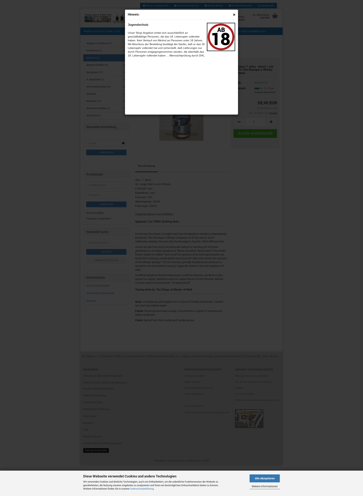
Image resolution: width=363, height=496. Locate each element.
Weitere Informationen (265, 486)
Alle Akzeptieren (265, 478)
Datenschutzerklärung (142, 488)
